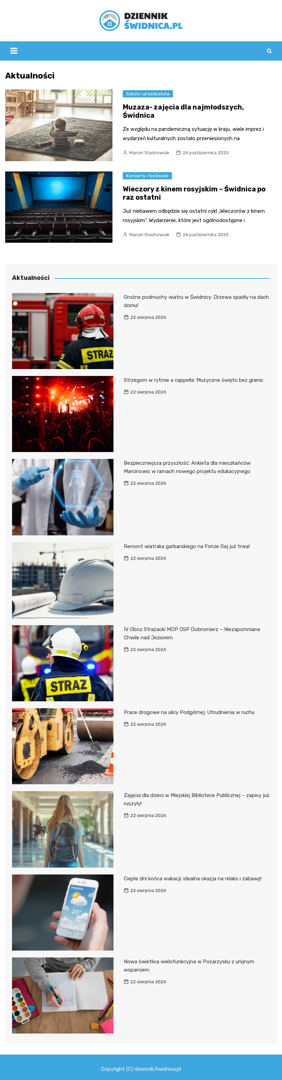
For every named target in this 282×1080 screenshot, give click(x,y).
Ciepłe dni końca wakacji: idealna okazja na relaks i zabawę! (192, 878)
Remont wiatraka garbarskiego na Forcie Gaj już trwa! (187, 546)
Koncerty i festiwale (147, 175)
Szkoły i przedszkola (148, 93)
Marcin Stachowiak (149, 152)
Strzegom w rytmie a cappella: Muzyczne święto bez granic (193, 380)
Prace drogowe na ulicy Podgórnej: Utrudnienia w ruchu (189, 712)
